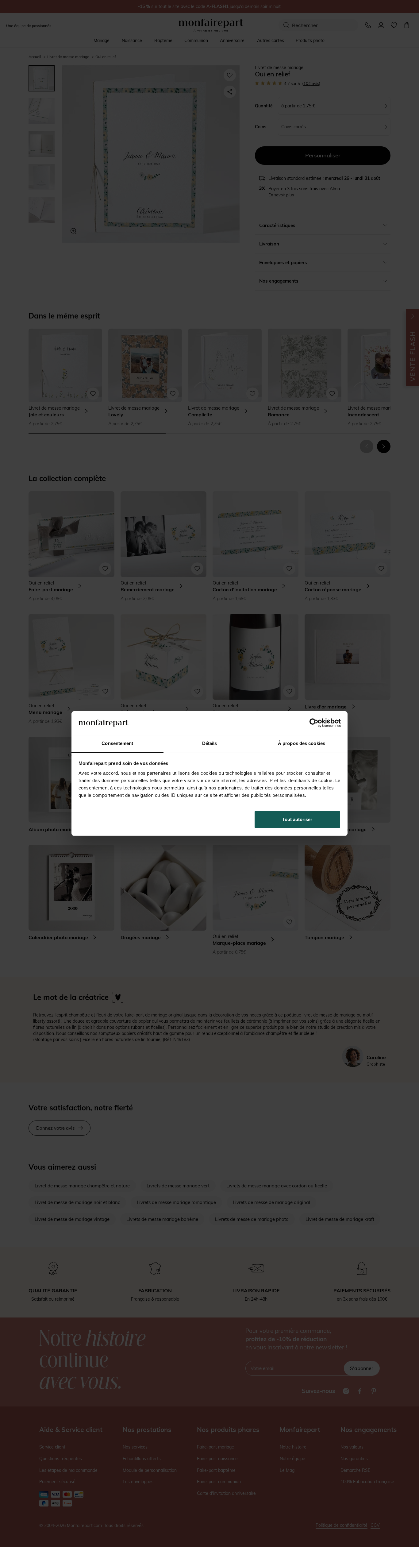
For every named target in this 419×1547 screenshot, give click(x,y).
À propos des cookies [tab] (301, 743)
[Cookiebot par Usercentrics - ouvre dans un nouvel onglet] (314, 722)
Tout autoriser (297, 819)
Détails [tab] (209, 743)
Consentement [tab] (117, 743)
